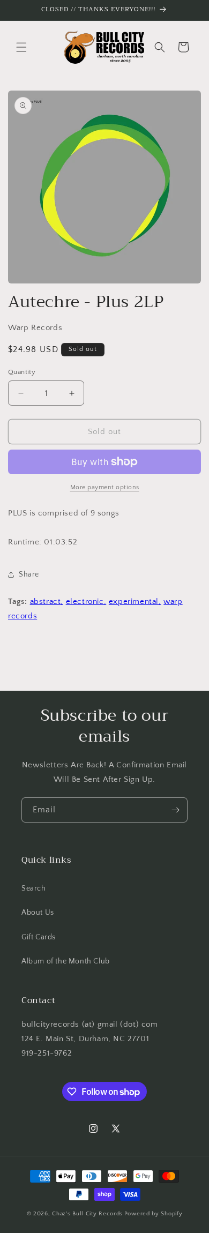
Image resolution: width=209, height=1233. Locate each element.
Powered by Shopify (153, 1213)
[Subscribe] (175, 810)
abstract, (46, 601)
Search (33, 888)
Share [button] (29, 574)
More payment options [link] (104, 487)
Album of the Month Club (65, 961)
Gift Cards (38, 937)
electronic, (86, 601)
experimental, (135, 601)
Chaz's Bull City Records (87, 1213)
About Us (37, 912)
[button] (21, 47)
